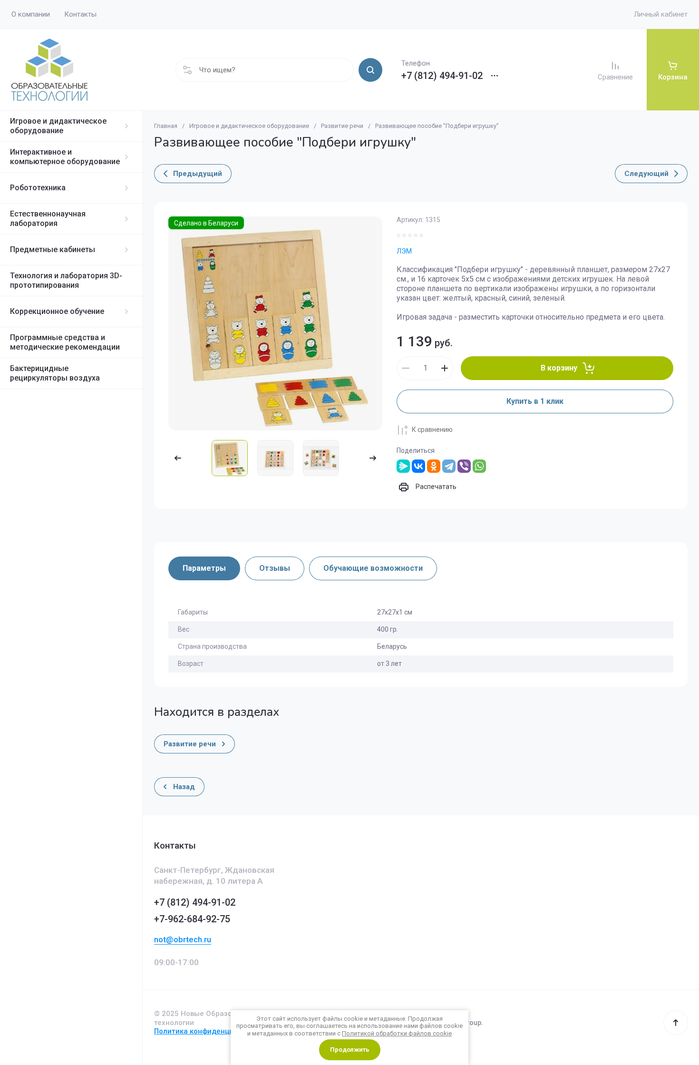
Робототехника (38, 187)
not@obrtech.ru (182, 939)
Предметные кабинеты (52, 249)
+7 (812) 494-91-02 (442, 75)
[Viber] (464, 466)
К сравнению (432, 429)
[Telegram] (449, 466)
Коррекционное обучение (57, 311)
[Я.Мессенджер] (403, 466)
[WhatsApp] (479, 466)
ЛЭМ (404, 251)
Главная (165, 125)
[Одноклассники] (433, 466)
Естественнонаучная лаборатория (48, 218)
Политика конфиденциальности (210, 1031)
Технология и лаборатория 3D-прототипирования (66, 280)
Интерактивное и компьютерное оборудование (65, 156)
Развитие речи (342, 125)
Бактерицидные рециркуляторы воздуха (55, 373)
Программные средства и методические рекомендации (65, 342)
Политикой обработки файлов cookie (397, 1033)
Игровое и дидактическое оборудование (58, 126)
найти (370, 70)
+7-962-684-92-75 (192, 919)
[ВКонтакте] (418, 466)
